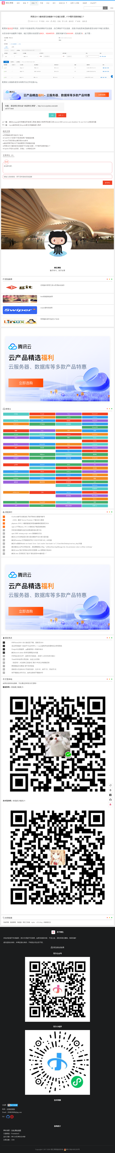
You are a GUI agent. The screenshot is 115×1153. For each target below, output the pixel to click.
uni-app (16, 434)
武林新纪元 (47, 922)
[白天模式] (110, 785)
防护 (42, 458)
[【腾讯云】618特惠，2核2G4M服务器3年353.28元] (57, 92)
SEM (16, 437)
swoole (95, 451)
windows (95, 417)
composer (94, 444)
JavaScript (94, 458)
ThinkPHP (42, 502)
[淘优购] (110, 790)
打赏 (52, 115)
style (95, 482)
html (95, 471)
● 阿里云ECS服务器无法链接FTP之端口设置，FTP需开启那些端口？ (26, 146)
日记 (47, 3)
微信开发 (42, 482)
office (42, 505)
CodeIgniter (68, 454)
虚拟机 (95, 454)
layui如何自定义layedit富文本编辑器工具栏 (25, 125)
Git (95, 464)
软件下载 (68, 458)
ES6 (68, 430)
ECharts (68, 475)
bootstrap (15, 478)
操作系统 (68, 495)
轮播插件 (94, 488)
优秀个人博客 (74, 3)
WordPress (42, 434)
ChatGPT (93, 3)
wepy (42, 430)
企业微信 (68, 424)
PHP (95, 502)
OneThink (94, 447)
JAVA (68, 464)
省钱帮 (85, 3)
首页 (18, 3)
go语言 (16, 464)
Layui (42, 468)
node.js (68, 471)
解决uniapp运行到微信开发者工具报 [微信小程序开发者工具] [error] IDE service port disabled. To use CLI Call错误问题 (52, 122)
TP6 (68, 447)
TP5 (16, 502)
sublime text (16, 492)
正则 (68, 485)
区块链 (95, 468)
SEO (68, 478)
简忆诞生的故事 (58, 947)
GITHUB (94, 475)
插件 (16, 447)
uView (94, 424)
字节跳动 (42, 424)
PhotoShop (95, 495)
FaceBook (94, 434)
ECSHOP (68, 482)
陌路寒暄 (13, 922)
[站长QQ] (110, 805)
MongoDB (95, 427)
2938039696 (11, 1109)
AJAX (68, 502)
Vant (68, 414)
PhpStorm (94, 485)
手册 (41, 3)
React (68, 468)
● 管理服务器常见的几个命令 (13, 135)
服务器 (71, 21)
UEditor (42, 478)
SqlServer (15, 424)
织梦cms (95, 505)
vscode (95, 441)
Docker (16, 444)
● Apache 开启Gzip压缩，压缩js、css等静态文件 (19, 148)
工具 (42, 492)
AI (94, 461)
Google (42, 414)
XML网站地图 (16, 1130)
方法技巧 (15, 458)
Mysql (42, 471)
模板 (95, 478)
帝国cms (42, 454)
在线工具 (62, 3)
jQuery (95, 499)
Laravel (16, 471)
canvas (68, 434)
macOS (68, 417)
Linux (42, 417)
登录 (111, 8)
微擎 (16, 430)
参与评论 (107, 183)
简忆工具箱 (26, 922)
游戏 (95, 430)
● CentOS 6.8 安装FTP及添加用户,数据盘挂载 (18, 138)
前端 (24, 3)
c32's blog (39, 922)
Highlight (94, 420)
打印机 (16, 414)
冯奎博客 (6, 922)
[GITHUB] (110, 800)
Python (95, 492)
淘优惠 (19, 922)
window (42, 475)
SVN (68, 444)
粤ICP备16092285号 (73, 1149)
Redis (15, 454)
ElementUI (95, 414)
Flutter (94, 437)
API (16, 505)
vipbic (33, 922)
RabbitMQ (42, 444)
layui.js (68, 492)
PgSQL (68, 420)
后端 (33, 3)
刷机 (68, 437)
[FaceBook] (110, 795)
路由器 (42, 447)
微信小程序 (68, 505)
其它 (54, 3)
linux (16, 475)
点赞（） (61, 115)
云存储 (42, 437)
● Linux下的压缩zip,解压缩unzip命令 (15, 140)
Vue (68, 451)
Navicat (16, 420)
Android (42, 464)
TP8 (42, 420)
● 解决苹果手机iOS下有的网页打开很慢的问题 (19, 143)
